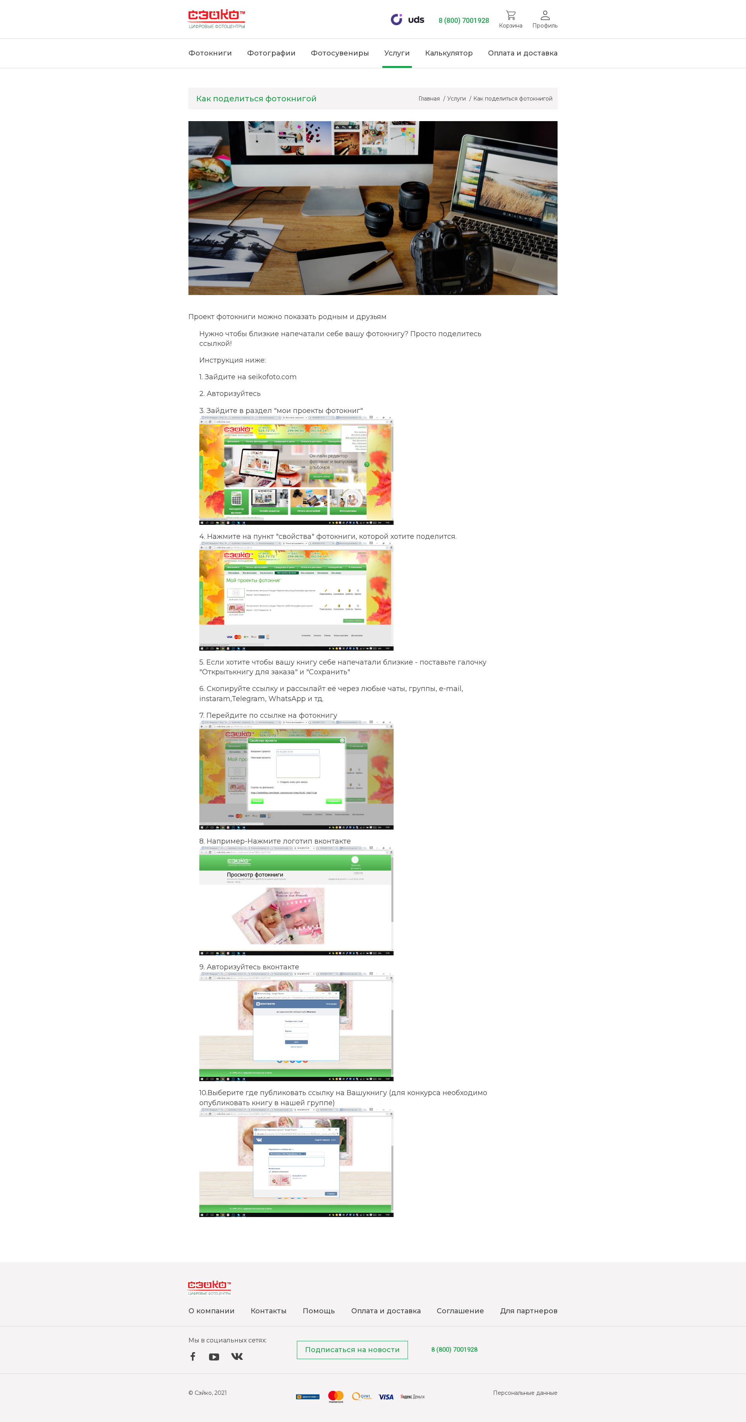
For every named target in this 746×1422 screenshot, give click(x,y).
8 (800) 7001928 (464, 20)
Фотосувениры (340, 53)
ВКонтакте (237, 1356)
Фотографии (271, 53)
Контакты (269, 1311)
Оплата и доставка (523, 53)
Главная (429, 98)
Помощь (319, 1311)
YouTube (214, 1357)
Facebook (192, 1356)
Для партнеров (529, 1311)
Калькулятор (449, 53)
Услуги (397, 53)
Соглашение (460, 1311)
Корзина (511, 25)
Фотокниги (210, 53)
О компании (211, 1311)
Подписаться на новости (352, 1350)
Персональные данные (525, 1392)
